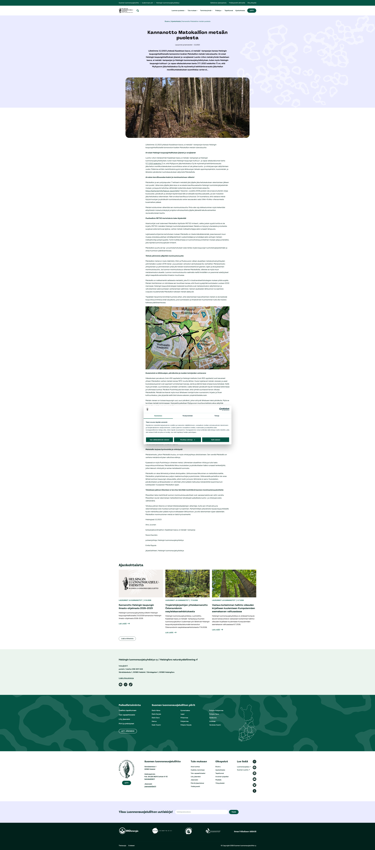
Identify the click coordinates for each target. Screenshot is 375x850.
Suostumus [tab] (158, 416)
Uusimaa (212, 721)
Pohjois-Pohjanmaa (216, 710)
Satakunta (212, 718)
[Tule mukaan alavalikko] (197, 10)
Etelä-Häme (156, 710)
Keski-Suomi (156, 725)
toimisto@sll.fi (149, 779)
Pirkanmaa (184, 718)
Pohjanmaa (184, 721)
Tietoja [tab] (216, 416)
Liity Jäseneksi (127, 731)
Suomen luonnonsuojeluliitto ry (245, 845)
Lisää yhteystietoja (126, 678)
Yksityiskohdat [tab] (187, 416)
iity (127, 783)
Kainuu (154, 721)
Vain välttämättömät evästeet (159, 439)
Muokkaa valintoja (186, 439)
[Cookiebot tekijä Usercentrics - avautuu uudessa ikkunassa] (220, 409)
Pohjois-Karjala (186, 725)
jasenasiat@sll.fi (150, 786)
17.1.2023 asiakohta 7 (154, 163)
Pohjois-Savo (214, 714)
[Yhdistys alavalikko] (221, 10)
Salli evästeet (215, 439)
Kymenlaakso (185, 710)
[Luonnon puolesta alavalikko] (184, 10)
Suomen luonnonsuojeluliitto (129, 3)
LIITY (252, 10)
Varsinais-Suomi (215, 725)
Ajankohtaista (176, 21)
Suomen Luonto (242, 770)
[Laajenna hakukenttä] (138, 10)
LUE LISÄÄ (123, 624)
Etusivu (167, 21)
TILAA (234, 812)
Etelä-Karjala (156, 714)
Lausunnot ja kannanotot (130, 600)
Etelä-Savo (156, 718)
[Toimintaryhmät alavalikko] (212, 10)
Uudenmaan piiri (147, 3)
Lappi (183, 714)
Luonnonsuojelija (243, 767)
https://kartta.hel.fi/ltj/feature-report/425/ (162, 191)
